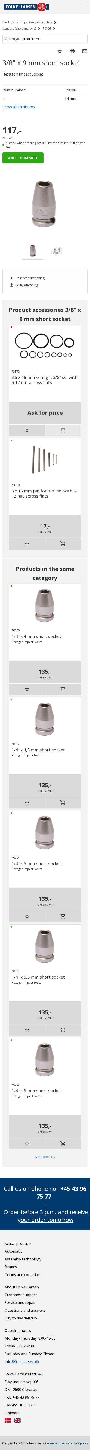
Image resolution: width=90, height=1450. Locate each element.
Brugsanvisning (23, 285)
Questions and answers (25, 1310)
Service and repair (20, 1302)
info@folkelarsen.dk (22, 1361)
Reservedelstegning (27, 278)
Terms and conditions (23, 1274)
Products (8, 22)
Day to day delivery (21, 1318)
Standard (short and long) (19, 28)
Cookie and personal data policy (66, 1443)
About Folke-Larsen (22, 1286)
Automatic (13, 1251)
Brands (11, 1266)
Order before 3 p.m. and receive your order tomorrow (45, 1216)
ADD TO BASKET (23, 158)
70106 (47, 28)
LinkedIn (12, 1412)
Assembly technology (23, 1259)
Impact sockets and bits (36, 22)
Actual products (18, 1243)
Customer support (21, 1294)
